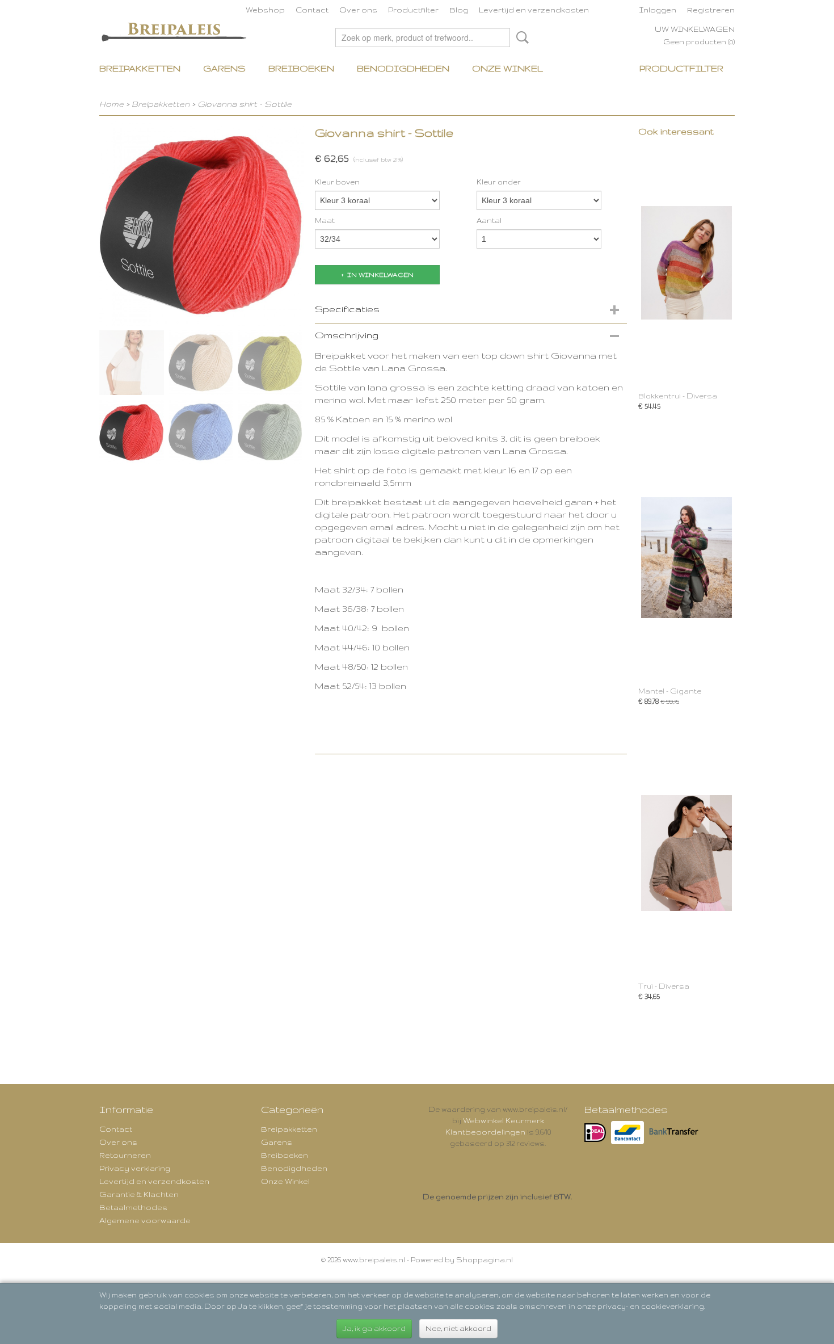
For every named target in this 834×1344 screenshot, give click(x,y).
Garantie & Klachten (139, 1194)
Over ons (358, 10)
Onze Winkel (507, 68)
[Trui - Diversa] (686, 853)
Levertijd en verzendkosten (534, 10)
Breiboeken (301, 68)
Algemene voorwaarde (145, 1220)
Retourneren (125, 1155)
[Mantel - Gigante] (686, 557)
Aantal (489, 220)
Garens (224, 68)
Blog (458, 10)
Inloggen (657, 10)
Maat (325, 220)
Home (111, 103)
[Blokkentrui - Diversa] (686, 262)
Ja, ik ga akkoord (374, 1328)
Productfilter (413, 10)
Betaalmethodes (133, 1207)
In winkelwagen (380, 274)
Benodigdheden (403, 68)
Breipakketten (139, 68)
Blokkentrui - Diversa (677, 396)
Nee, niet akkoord (458, 1328)
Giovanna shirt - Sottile (244, 103)
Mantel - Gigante (669, 691)
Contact (312, 10)
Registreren (711, 10)
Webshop (265, 10)
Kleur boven (337, 182)
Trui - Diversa (663, 986)
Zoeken (520, 37)
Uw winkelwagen (695, 29)
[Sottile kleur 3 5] (201, 223)
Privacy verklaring (134, 1168)
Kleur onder (499, 182)
